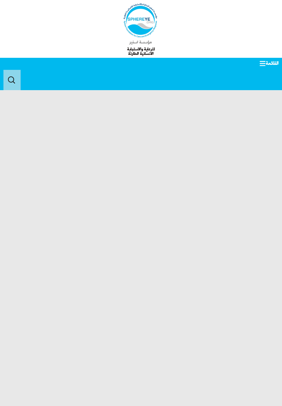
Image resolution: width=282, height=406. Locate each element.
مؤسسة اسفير (140, 42)
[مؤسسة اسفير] (140, 20)
